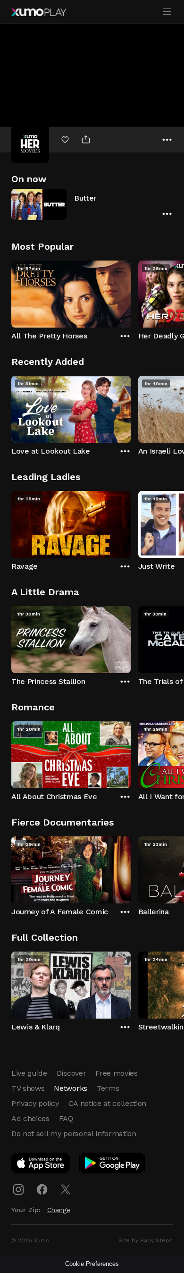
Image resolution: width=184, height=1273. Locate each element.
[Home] (38, 12)
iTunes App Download (41, 1164)
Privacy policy (35, 1103)
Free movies (116, 1073)
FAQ (66, 1118)
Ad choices (30, 1118)
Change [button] (58, 1210)
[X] (66, 1189)
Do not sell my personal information (73, 1133)
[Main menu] (167, 11)
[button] (92, 204)
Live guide (29, 1073)
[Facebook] (42, 1189)
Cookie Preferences (92, 1263)
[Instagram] (18, 1189)
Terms (108, 1088)
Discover (71, 1073)
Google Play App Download (112, 1164)
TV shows (27, 1088)
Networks (70, 1088)
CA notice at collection (107, 1103)
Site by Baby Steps (145, 1240)
